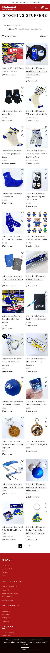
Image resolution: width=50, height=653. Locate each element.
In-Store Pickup (7, 597)
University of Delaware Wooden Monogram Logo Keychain (13, 444)
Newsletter (6, 611)
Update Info (6, 636)
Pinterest (5, 621)
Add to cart (32, 81)
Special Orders (7, 600)
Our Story (5, 566)
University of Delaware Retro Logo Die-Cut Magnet (12, 319)
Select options (10, 75)
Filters (43, 36)
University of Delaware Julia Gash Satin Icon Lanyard (12, 362)
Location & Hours (8, 569)
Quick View (22, 53)
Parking (5, 572)
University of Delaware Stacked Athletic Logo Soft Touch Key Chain (36, 530)
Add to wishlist (22, 45)
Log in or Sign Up (8, 632)
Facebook (5, 614)
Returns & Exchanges (10, 593)
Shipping (5, 590)
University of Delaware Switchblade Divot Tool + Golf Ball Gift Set (36, 71)
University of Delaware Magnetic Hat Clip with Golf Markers (36, 196)
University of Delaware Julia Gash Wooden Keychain (36, 362)
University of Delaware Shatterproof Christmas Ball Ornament (36, 487)
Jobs (3, 576)
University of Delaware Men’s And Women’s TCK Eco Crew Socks (36, 154)
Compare (22, 49)
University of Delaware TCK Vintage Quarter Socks (12, 154)
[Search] (31, 8)
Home (12, 29)
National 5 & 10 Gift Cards (13, 68)
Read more (8, 372)
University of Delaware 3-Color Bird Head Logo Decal (13, 530)
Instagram (6, 618)
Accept (25, 649)
